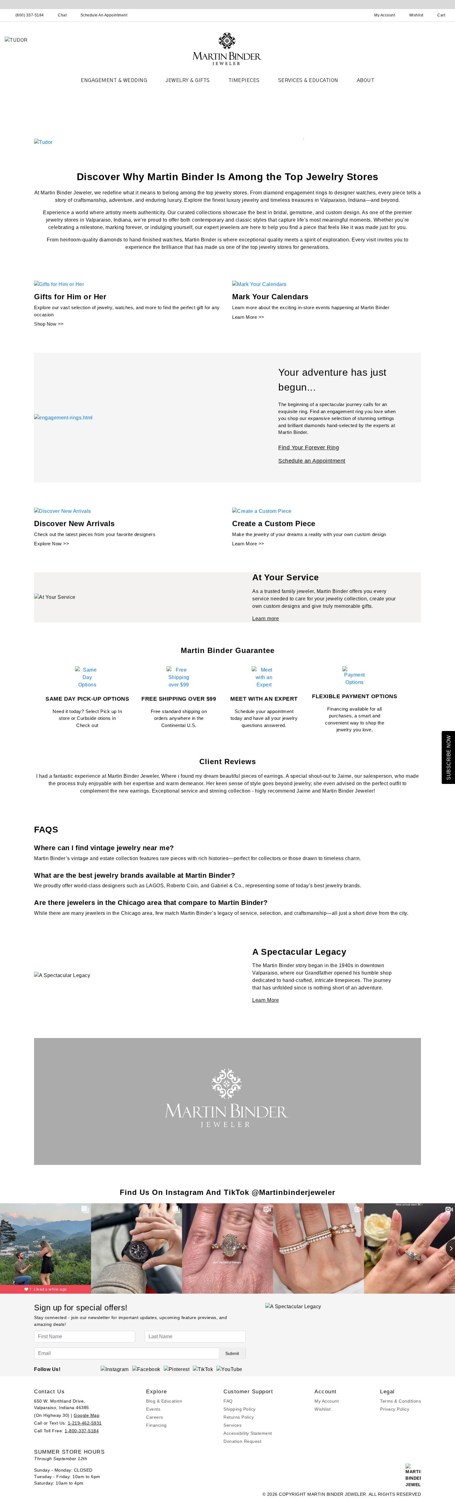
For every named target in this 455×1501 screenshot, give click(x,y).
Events (153, 1409)
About (366, 80)
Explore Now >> (51, 543)
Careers (154, 1417)
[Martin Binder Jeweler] (227, 48)
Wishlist (322, 1409)
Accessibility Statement (247, 1433)
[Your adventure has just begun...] (63, 417)
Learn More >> (248, 317)
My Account (326, 1401)
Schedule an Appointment (311, 461)
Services (232, 1425)
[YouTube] (229, 1369)
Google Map (86, 1415)
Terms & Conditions (400, 1401)
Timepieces (244, 80)
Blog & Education (164, 1401)
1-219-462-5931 (85, 1423)
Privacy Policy (394, 1409)
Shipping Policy (239, 1409)
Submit (232, 1353)
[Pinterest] (177, 1369)
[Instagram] (115, 1369)
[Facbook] (146, 1369)
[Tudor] (43, 142)
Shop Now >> (49, 324)
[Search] (357, 15)
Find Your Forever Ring (308, 447)
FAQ (228, 1401)
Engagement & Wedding (114, 80)
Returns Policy (238, 1417)
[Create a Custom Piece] (262, 510)
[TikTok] (203, 1369)
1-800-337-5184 (82, 1430)
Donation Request (242, 1441)
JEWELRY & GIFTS (188, 80)
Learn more (265, 618)
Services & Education (308, 80)
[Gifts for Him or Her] (59, 284)
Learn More (265, 1000)
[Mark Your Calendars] (259, 284)
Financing (156, 1425)
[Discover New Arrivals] (62, 510)
